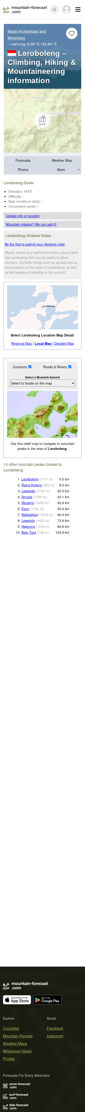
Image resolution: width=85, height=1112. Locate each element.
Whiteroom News (17, 1051)
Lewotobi (28, 491)
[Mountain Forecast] (25, 9)
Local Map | (44, 343)
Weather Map (62, 160)
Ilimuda (26, 496)
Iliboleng (27, 502)
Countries (11, 1028)
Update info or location (23, 215)
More (61, 169)
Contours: (20, 366)
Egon (25, 508)
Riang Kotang (31, 485)
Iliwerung (28, 526)
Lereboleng (29, 479)
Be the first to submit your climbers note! (35, 244)
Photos (23, 169)
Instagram (55, 1036)
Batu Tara (28, 532)
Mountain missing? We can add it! (31, 224)
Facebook (55, 1028)
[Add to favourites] (71, 33)
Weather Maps (15, 1043)
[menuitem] (23, 160)
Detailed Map (64, 343)
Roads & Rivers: (55, 366)
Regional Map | (22, 343)
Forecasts (23, 160)
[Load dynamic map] (42, 121)
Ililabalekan (29, 514)
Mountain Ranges (18, 1036)
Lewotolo (28, 520)
